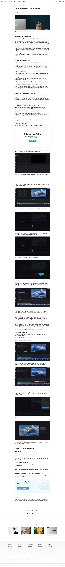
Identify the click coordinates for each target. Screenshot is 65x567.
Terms (49, 565)
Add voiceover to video (23, 488)
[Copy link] (37, 513)
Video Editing (22, 5)
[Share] (49, 31)
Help (63, 565)
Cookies (56, 565)
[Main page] (4, 1)
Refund (60, 565)
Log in (57, 1)
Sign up (61, 1)
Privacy (53, 565)
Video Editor (24, 125)
